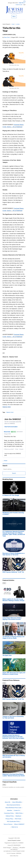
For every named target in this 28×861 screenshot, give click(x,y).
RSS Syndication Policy (13, 821)
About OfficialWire (17, 802)
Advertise (9, 810)
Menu (14, 16)
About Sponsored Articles (13, 805)
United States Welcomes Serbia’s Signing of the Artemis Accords (12, 618)
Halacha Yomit (7, 407)
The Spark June (7, 655)
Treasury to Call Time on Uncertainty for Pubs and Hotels (13, 717)
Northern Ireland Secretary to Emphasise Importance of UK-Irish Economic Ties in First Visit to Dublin (13, 737)
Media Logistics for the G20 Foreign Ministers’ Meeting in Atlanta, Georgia (13, 599)
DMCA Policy (19, 813)
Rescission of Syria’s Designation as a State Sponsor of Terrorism (13, 554)
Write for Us (15, 827)
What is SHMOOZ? (19, 824)
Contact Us (17, 810)
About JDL (7, 802)
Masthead (18, 816)
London (18, 24)
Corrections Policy (9, 813)
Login (24, 4)
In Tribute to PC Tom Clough (11, 495)
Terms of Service (8, 824)
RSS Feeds (18, 818)
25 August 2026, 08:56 (13, 2)
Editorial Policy (10, 816)
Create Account (19, 4)
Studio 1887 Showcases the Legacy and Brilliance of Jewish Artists (14, 673)
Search (14, 473)
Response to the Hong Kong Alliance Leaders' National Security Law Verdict (14, 775)
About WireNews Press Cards (13, 807)
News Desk (7, 37)
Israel (13, 24)
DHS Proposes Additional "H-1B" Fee (13, 572)
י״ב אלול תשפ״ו (21, 2)
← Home (5, 460)
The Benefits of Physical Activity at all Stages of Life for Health (13, 637)
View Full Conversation (10, 426)
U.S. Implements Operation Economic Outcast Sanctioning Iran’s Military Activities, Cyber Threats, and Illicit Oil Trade (14, 534)
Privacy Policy (9, 818)
